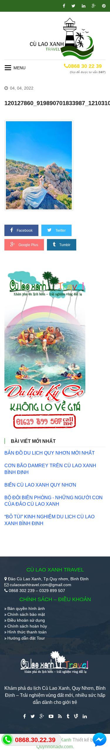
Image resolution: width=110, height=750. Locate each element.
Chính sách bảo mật (26, 614)
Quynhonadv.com (54, 746)
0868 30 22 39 (85, 66)
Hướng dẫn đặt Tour (26, 638)
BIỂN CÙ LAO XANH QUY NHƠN (40, 484)
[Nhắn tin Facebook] (99, 739)
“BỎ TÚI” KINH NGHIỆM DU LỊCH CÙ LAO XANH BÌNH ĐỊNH (49, 520)
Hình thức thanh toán (27, 632)
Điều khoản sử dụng (26, 620)
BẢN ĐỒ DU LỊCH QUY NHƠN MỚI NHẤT (49, 452)
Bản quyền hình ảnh (26, 608)
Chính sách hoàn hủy (27, 626)
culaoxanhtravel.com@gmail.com (40, 584)
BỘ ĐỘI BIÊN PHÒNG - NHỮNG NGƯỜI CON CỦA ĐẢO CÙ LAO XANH (53, 501)
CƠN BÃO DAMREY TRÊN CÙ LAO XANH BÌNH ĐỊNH (50, 469)
